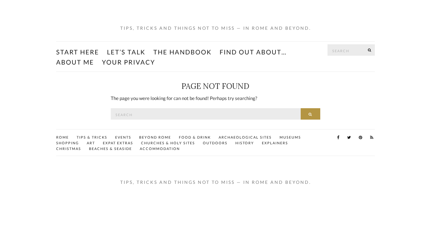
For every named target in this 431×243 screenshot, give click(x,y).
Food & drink (195, 137)
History (244, 143)
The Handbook (182, 52)
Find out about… (253, 52)
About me (75, 62)
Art (91, 143)
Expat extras (118, 143)
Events (123, 137)
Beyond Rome (155, 137)
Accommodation (160, 148)
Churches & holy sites (168, 143)
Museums (290, 137)
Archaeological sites (245, 137)
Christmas (68, 148)
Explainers (275, 143)
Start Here (77, 52)
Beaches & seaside (110, 148)
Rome (62, 137)
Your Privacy (128, 62)
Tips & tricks (92, 137)
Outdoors (215, 143)
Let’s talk (126, 52)
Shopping (67, 143)
